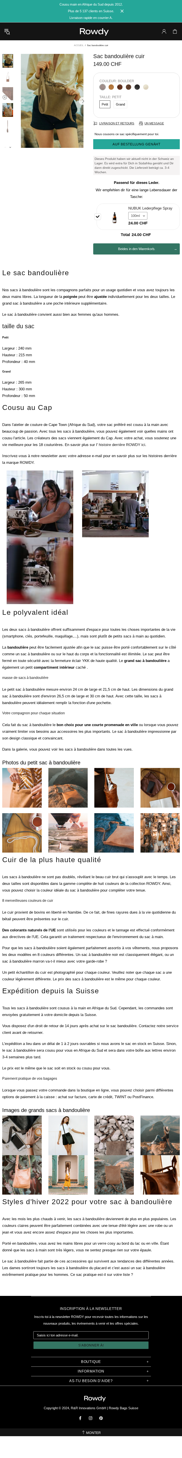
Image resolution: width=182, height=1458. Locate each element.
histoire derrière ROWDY (119, 445)
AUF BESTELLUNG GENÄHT (136, 144)
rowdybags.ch (91, 32)
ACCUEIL (79, 45)
